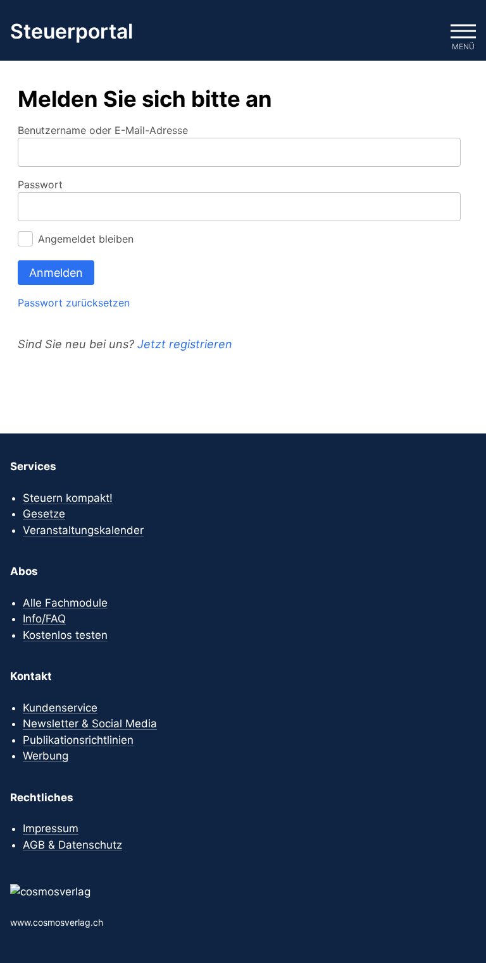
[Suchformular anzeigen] (425, 32)
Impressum (50, 828)
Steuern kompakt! (68, 498)
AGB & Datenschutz (72, 845)
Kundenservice (60, 707)
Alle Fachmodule (65, 603)
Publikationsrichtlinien (78, 740)
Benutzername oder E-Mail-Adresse (103, 130)
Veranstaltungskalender (83, 530)
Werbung (45, 755)
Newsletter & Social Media (90, 723)
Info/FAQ (44, 618)
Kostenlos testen (65, 635)
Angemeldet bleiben (86, 239)
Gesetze (44, 513)
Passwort (40, 184)
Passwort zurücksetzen (74, 302)
